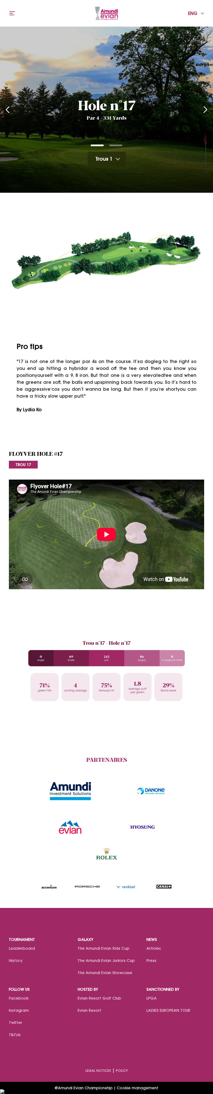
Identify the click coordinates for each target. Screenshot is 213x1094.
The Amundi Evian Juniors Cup (106, 960)
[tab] (97, 145)
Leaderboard (22, 948)
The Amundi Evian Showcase (105, 972)
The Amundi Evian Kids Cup (104, 948)
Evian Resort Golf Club (99, 998)
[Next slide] (205, 109)
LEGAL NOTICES (98, 1071)
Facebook (19, 998)
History (15, 960)
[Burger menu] (12, 13)
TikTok (15, 1034)
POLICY (122, 1071)
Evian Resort (89, 1010)
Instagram (19, 1010)
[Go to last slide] (8, 109)
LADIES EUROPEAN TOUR (168, 1010)
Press (151, 960)
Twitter (15, 1022)
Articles (153, 948)
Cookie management (137, 1087)
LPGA (151, 998)
